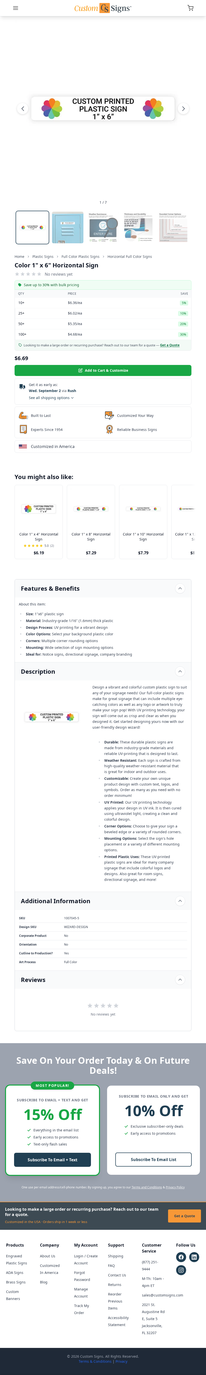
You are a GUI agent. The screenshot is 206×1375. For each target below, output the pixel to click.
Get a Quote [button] (170, 345)
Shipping (115, 1256)
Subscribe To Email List (153, 1159)
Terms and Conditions (147, 1187)
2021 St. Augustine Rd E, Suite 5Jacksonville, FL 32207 (153, 1318)
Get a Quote (184, 1215)
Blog (43, 1282)
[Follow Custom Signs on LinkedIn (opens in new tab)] (194, 1257)
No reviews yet (59, 274)
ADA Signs (14, 1272)
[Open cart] (190, 8)
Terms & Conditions (95, 1361)
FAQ (111, 1265)
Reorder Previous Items (115, 1301)
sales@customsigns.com (162, 1295)
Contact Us (117, 1275)
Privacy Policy (175, 1187)
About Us (47, 1256)
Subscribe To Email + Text (52, 1160)
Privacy (121, 1361)
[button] (22, 108)
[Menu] (16, 8)
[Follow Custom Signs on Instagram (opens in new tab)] (181, 1270)
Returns (114, 1284)
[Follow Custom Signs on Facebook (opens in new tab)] (181, 1257)
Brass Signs (16, 1282)
